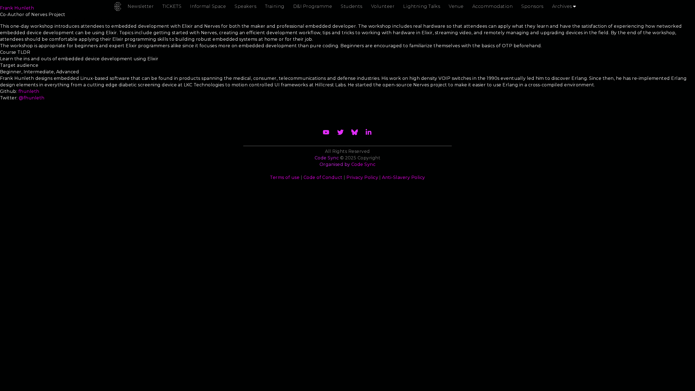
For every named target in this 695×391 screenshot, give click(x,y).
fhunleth (28, 91)
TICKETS (171, 6)
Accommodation (492, 6)
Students (351, 6)
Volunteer (382, 6)
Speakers (245, 6)
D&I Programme (312, 6)
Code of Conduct (323, 177)
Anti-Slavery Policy (403, 177)
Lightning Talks (421, 6)
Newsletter (141, 6)
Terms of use (284, 177)
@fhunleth (31, 97)
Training (275, 6)
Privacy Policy (362, 177)
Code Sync (363, 164)
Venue (456, 6)
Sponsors (532, 6)
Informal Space (208, 6)
